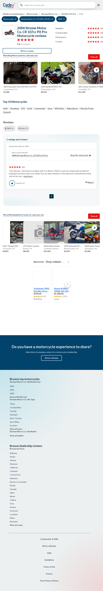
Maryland (13, 521)
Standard (13, 415)
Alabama (13, 453)
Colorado (13, 471)
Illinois (12, 496)
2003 (12, 393)
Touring (13, 411)
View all (94, 57)
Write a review (27, 51)
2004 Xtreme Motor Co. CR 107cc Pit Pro (30, 155)
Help (49, 553)
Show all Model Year (18, 397)
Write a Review (51, 358)
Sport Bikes (14, 422)
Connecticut (15, 475)
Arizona (13, 460)
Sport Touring (15, 418)
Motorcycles (8, 19)
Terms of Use (49, 567)
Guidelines (49, 560)
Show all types (16, 429)
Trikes (12, 404)
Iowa (12, 503)
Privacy (49, 574)
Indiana (13, 500)
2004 (60, 19)
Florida (12, 485)
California (14, 467)
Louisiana (14, 514)
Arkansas (14, 464)
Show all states (16, 525)
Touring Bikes (15, 407)
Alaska (12, 457)
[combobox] (10, 128)
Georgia (13, 489)
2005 (12, 386)
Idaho (12, 493)
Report (91, 182)
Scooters (13, 425)
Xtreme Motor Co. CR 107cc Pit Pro (36, 19)
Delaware (14, 478)
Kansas (13, 507)
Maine (12, 518)
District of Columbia (18, 482)
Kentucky (14, 511)
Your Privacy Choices (49, 581)
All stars (21, 128)
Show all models (16, 436)
